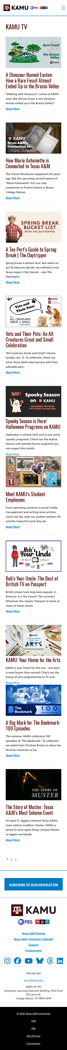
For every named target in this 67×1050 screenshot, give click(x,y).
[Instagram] (7, 962)
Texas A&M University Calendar (33, 939)
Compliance (33, 1043)
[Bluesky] (39, 962)
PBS (33, 1028)
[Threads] (50, 962)
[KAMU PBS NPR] (25, 8)
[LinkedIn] (60, 962)
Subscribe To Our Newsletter (33, 885)
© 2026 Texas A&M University (33, 1013)
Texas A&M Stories (33, 933)
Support (34, 945)
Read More (12, 109)
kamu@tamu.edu (33, 980)
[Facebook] (17, 962)
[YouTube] (29, 962)
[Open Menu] (63, 8)
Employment (33, 950)
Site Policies (33, 1036)
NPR (33, 1021)
